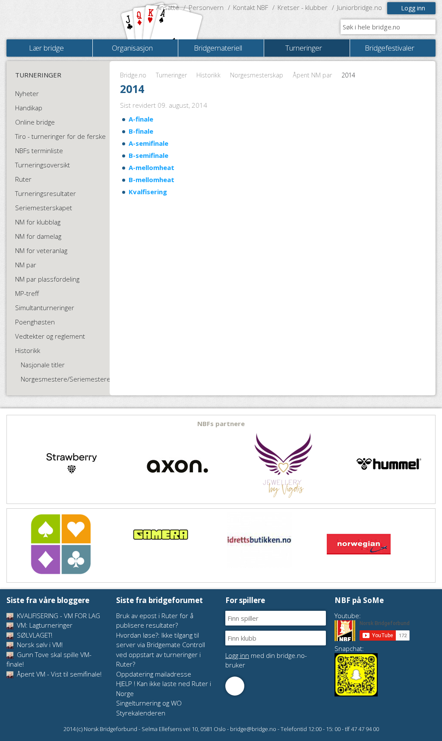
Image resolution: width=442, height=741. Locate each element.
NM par (25, 264)
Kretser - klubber (303, 7)
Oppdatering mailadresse (153, 674)
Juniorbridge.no (359, 7)
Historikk (208, 75)
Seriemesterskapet (43, 207)
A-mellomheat (151, 167)
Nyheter (27, 93)
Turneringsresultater (45, 193)
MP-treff (27, 293)
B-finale (141, 131)
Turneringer (171, 75)
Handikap (28, 107)
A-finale (141, 119)
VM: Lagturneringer (44, 625)
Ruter (23, 179)
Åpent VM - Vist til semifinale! (58, 674)
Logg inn (413, 8)
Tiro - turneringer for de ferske (60, 136)
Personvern (206, 7)
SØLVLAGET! (33, 635)
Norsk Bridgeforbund (62, 19)
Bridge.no (133, 75)
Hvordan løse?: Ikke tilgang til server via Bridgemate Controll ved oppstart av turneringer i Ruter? (160, 650)
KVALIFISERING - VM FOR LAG (57, 615)
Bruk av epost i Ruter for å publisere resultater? (154, 620)
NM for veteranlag (41, 250)
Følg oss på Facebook (234, 686)
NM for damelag (38, 236)
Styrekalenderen (140, 713)
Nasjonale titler (43, 364)
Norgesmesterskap (256, 75)
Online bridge (35, 122)
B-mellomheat (151, 179)
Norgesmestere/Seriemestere (65, 379)
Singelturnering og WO (149, 703)
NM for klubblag (37, 222)
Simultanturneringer (44, 307)
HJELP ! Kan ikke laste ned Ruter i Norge (163, 688)
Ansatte (167, 7)
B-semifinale (148, 155)
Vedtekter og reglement (50, 336)
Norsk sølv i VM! (39, 644)
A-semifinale (148, 143)
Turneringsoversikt (42, 164)
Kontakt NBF (250, 7)
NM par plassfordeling (47, 279)
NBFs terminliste (39, 150)
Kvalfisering (148, 191)
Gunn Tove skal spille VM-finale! (49, 659)
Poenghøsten (35, 322)
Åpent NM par (312, 75)
